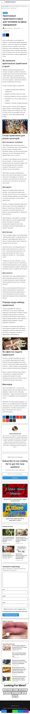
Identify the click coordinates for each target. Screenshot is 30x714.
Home (2, 6)
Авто (15, 690)
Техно (24, 693)
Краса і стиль (16, 693)
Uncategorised (8, 690)
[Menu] (2, 3)
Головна (5, 708)
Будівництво (23, 690)
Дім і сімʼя (7, 693)
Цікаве (6, 6)
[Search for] (28, 3)
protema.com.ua (15, 705)
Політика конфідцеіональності (14, 708)
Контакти (25, 708)
